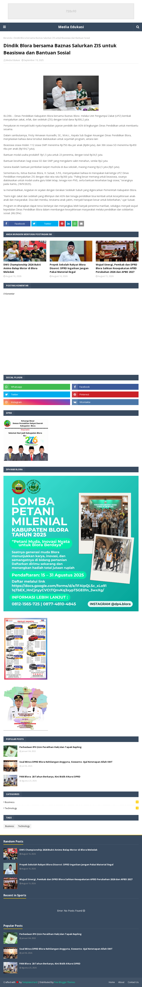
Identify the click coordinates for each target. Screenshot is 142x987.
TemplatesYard (29, 982)
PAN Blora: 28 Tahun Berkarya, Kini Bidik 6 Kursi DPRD (49, 776)
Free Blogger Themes (64, 982)
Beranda (7, 37)
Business (71, 802)
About (121, 982)
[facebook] (105, 387)
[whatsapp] (36, 387)
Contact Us (133, 982)
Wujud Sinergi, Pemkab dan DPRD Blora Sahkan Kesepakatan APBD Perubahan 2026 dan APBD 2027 (116, 268)
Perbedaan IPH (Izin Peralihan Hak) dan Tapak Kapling (50, 747)
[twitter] (36, 394)
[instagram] (36, 402)
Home (112, 982)
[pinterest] (105, 394)
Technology (71, 808)
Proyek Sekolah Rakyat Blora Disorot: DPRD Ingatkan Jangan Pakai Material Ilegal (69, 268)
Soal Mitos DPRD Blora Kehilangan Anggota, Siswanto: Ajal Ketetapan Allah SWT (66, 761)
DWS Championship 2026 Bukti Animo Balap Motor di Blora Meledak (22, 268)
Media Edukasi (71, 27)
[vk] (105, 402)
